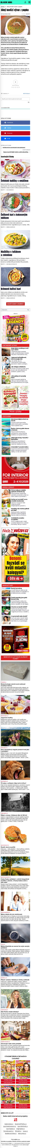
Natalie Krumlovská (5, 14)
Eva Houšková (10, 190)
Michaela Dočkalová (12, 264)
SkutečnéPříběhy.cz (21, 1124)
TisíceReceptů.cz (8, 1131)
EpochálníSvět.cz (23, 1126)
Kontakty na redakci (6, 1141)
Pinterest (9, 133)
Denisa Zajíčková (11, 227)
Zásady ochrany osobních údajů (21, 1141)
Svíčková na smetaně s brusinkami (14, 147)
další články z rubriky (15, 304)
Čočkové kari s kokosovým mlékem (14, 216)
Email (8, 138)
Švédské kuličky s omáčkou (14, 181)
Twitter (9, 128)
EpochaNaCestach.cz (9, 1126)
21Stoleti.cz (18, 1131)
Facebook (10, 122)
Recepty (28, 14)
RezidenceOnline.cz (10, 1133)
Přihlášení (27, 93)
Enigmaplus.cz (20, 1129)
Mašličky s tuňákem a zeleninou (11, 253)
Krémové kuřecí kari (11, 289)
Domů (3, 6)
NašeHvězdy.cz (9, 1124)
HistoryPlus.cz (22, 1133)
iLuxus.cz (25, 1131)
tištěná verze (8, 1080)
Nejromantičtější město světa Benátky (15, 152)
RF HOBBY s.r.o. (16, 1139)
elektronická (8, 1083)
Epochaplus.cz (10, 1129)
